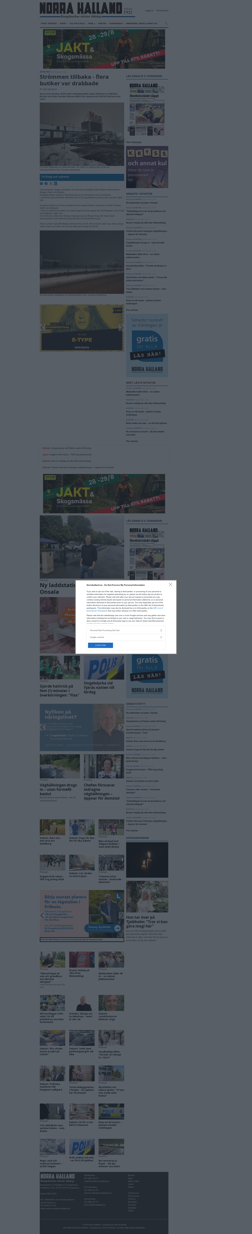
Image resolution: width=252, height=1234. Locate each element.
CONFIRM (100, 645)
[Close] (171, 585)
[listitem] (126, 630)
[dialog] (126, 617)
